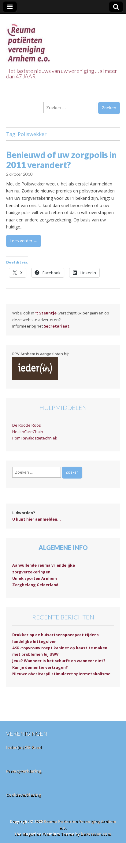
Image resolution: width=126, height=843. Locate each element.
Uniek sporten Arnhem (34, 578)
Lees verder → (23, 240)
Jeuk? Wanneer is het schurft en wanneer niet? (59, 660)
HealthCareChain (27, 431)
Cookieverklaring (23, 795)
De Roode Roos (26, 425)
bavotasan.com (96, 834)
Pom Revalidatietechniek (34, 438)
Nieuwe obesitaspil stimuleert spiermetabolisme (61, 673)
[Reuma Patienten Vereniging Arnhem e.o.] (29, 39)
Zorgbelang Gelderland (35, 584)
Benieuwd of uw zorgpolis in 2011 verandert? (61, 159)
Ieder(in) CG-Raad (24, 747)
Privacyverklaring (24, 771)
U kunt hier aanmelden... (36, 519)
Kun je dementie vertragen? (40, 667)
